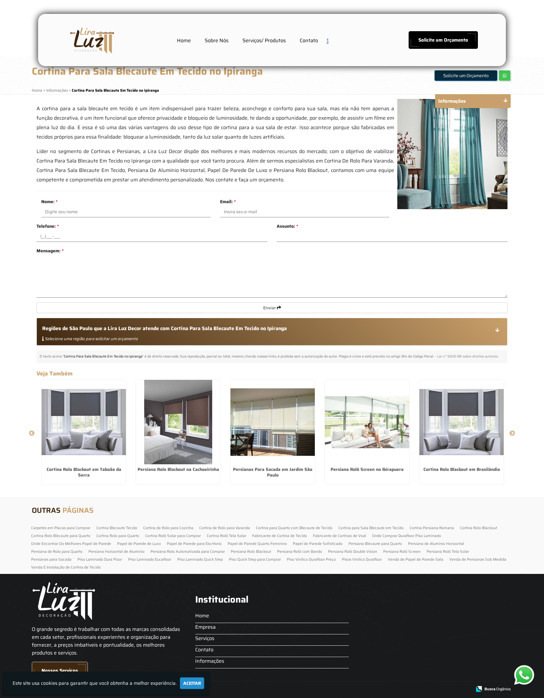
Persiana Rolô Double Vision (352, 551)
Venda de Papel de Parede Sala (415, 559)
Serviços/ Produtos (264, 40)
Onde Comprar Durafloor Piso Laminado (406, 536)
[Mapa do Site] (404, 689)
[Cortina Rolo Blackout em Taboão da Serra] (84, 422)
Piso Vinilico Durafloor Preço (311, 559)
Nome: (49, 201)
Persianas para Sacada (51, 559)
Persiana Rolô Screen (402, 551)
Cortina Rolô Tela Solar (226, 536)
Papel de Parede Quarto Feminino (257, 543)
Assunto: (287, 226)
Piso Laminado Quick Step (200, 559)
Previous (32, 433)
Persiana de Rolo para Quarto (56, 551)
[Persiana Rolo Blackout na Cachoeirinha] (178, 422)
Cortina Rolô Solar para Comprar (173, 536)
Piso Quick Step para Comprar (255, 559)
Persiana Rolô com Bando (299, 551)
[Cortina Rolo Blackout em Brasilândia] (461, 422)
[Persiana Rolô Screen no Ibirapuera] (367, 422)
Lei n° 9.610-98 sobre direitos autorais (467, 356)
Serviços (204, 638)
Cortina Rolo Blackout (478, 528)
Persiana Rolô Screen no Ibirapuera (367, 469)
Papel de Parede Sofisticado (318, 543)
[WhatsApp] (522, 675)
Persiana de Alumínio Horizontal (436, 543)
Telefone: (48, 226)
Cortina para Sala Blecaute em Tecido (371, 528)
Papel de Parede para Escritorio (194, 543)
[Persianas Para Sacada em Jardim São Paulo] (272, 422)
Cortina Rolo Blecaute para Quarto (60, 536)
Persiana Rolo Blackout (251, 551)
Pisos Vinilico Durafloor (362, 559)
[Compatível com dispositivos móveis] (464, 689)
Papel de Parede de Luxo (139, 543)
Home (184, 40)
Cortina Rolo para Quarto (117, 536)
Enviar (270, 307)
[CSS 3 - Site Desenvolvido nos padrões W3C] (442, 689)
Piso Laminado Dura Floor (99, 559)
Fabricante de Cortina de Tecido (279, 536)
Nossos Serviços (60, 670)
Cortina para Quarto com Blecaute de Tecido (294, 528)
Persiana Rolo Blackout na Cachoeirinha (178, 469)
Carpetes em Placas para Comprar (60, 528)
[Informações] (332, 40)
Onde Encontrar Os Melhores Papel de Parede (71, 543)
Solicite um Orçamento (443, 40)
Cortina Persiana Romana (432, 528)
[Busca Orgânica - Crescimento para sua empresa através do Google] (493, 688)
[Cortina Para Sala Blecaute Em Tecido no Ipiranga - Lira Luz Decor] (91, 40)
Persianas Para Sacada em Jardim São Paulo (272, 472)
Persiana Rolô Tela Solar (448, 551)
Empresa (205, 627)
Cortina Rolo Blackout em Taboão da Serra (84, 472)
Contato (309, 40)
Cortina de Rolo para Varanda (224, 528)
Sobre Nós (217, 40)
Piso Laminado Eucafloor (149, 559)
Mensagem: (50, 250)
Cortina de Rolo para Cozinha (168, 528)
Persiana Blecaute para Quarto (375, 543)
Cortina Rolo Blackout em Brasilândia (461, 469)
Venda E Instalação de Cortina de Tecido (66, 567)
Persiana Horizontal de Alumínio (116, 551)
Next (512, 433)
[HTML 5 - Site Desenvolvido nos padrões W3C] (420, 689)
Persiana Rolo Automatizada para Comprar (187, 551)
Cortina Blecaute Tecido (116, 528)
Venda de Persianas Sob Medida (477, 559)
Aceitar (192, 683)
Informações (209, 661)
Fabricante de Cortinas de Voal (339, 536)
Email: (228, 201)
